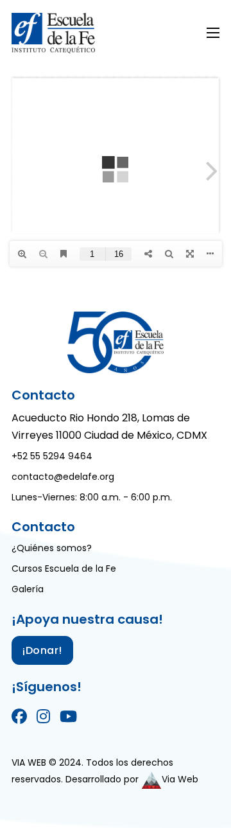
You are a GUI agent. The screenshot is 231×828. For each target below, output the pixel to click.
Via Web (180, 779)
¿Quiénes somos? (52, 548)
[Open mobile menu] (213, 33)
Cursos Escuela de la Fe (64, 568)
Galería (28, 589)
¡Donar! (42, 650)
